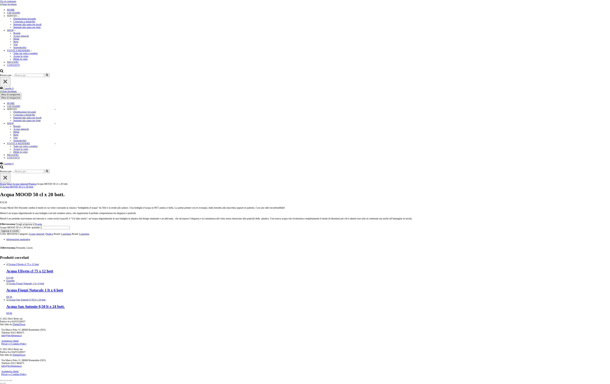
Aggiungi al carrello (10, 231)
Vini (15, 44)
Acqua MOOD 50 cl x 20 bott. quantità (20, 227)
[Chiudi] (5, 81)
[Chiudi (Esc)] (11, 380)
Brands (16, 33)
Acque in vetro (20, 56)
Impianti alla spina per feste (27, 27)
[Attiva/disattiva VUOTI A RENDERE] (55, 143)
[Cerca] (1, 71)
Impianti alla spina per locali (27, 24)
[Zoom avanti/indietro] (1, 380)
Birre (15, 41)
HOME (11, 9)
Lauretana (66, 234)
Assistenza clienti (10, 341)
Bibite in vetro (20, 59)
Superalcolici (19, 47)
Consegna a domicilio (24, 21)
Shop (9, 184)
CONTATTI (13, 65)
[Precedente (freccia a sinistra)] (1, 383)
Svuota (38, 224)
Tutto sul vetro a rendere (25, 53)
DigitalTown (19, 324)
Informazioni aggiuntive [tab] (18, 239)
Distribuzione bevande (24, 18)
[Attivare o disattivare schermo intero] (4, 380)
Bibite (16, 38)
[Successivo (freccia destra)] (4, 383)
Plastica (32, 184)
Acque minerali (21, 36)
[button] (18, 15)
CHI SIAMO (13, 12)
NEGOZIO (13, 62)
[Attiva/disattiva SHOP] (55, 123)
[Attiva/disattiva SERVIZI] (55, 109)
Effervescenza (7, 224)
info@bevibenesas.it (11, 335)
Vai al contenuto (8, 1)
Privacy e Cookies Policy (14, 343)
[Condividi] (7, 380)
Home (3, 184)
